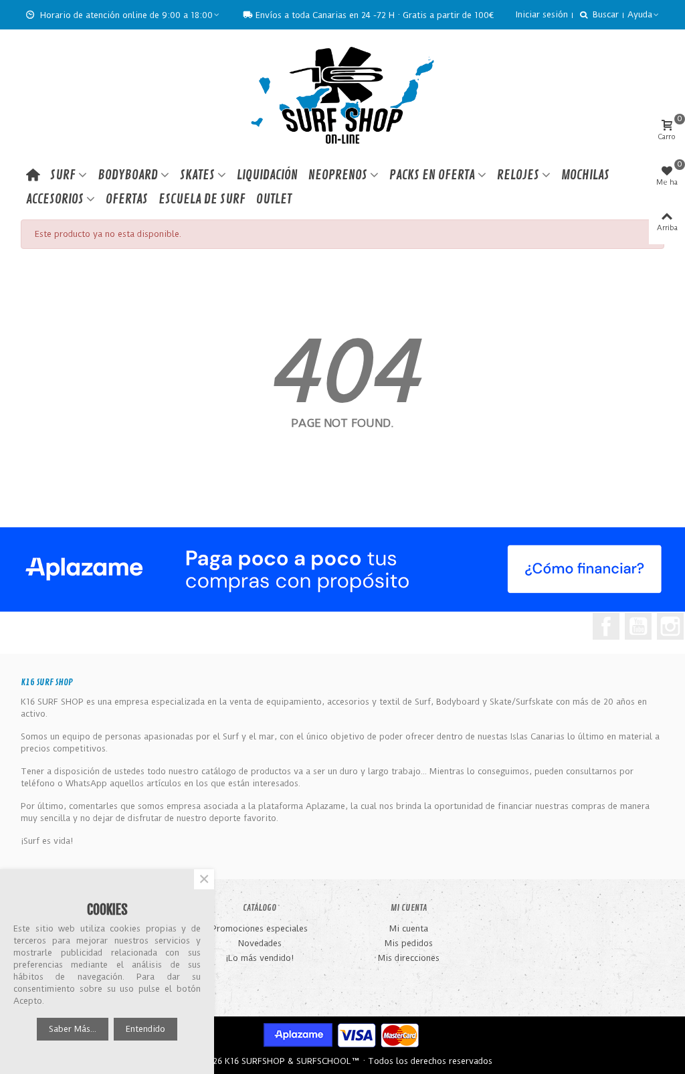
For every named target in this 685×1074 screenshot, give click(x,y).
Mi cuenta (408, 928)
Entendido (145, 1029)
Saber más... (72, 1029)
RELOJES (518, 175)
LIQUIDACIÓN (267, 175)
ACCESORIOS (55, 199)
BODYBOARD (128, 175)
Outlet (274, 199)
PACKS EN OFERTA (432, 175)
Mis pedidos (409, 943)
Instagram (670, 626)
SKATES (197, 175)
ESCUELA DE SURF (202, 199)
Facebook (606, 626)
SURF (63, 175)
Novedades (260, 943)
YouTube (638, 626)
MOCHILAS (585, 175)
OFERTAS (127, 199)
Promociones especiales (259, 928)
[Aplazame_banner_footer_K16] (342, 569)
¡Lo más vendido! (259, 958)
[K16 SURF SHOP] (342, 97)
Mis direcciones (408, 958)
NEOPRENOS (337, 175)
